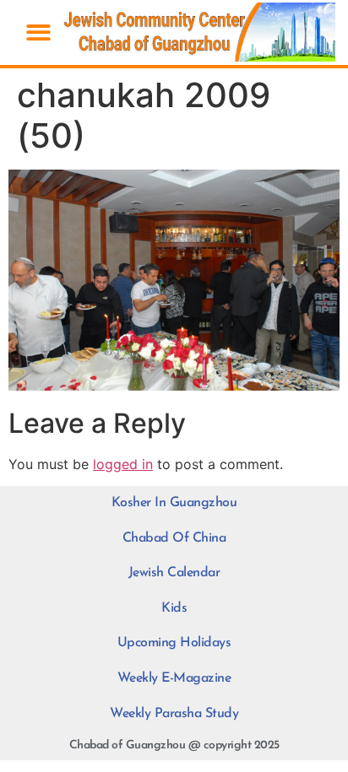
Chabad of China (174, 538)
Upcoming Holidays (174, 643)
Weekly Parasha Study (174, 714)
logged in (123, 464)
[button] (38, 32)
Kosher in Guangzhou (174, 503)
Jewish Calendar (174, 573)
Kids (174, 608)
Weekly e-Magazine (174, 678)
